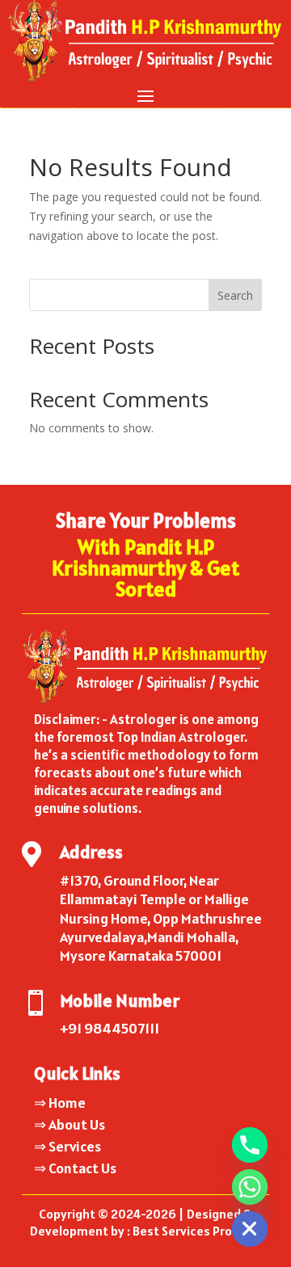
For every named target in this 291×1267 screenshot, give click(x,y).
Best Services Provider (197, 1231)
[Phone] (250, 1145)
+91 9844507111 (109, 1028)
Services (74, 1146)
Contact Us (82, 1168)
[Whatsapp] (250, 1187)
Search (235, 295)
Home (67, 1102)
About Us (76, 1124)
